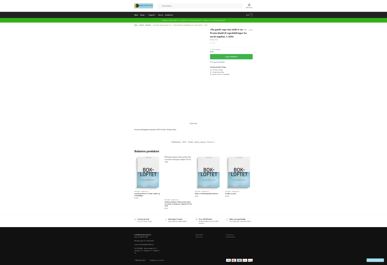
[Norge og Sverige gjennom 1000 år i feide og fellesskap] (250, 30)
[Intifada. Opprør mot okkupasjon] (252, 30)
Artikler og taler (230, 193)
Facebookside (230, 237)
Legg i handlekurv (231, 56)
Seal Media (160, 260)
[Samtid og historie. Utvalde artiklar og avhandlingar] (148, 172)
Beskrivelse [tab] (193, 123)
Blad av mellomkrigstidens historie (206, 193)
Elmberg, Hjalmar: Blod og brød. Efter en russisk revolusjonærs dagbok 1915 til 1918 (178, 204)
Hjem (135, 25)
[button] (249, 15)
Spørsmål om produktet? (375, 260)
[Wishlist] (158, 158)
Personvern (199, 237)
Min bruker (249, 7)
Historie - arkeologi (145, 25)
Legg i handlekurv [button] (148, 202)
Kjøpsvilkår (199, 234)
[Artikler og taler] (239, 172)
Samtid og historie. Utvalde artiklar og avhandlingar (147, 194)
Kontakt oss (230, 234)
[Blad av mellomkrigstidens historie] (208, 172)
